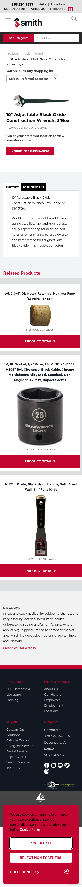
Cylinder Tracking (19, 740)
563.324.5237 (22, 5)
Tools (26, 53)
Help (42, 4)
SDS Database (15, 9)
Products (12, 53)
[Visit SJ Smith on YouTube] (60, 765)
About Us (38, 9)
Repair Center (16, 757)
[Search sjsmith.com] (75, 38)
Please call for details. (19, 648)
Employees (52, 700)
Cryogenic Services (20, 746)
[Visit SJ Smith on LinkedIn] (53, 765)
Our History (52, 694)
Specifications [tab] (33, 187)
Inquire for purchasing (30, 151)
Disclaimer (12, 608)
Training (12, 700)
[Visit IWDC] (51, 785)
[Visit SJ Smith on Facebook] (46, 765)
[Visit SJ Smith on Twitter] (67, 765)
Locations (58, 4)
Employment (53, 705)
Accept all (41, 843)
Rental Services (17, 751)
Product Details (40, 341)
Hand (39, 53)
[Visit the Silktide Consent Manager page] (67, 872)
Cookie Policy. (30, 829)
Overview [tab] (12, 187)
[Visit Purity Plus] (68, 785)
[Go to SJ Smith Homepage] (28, 22)
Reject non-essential (41, 857)
